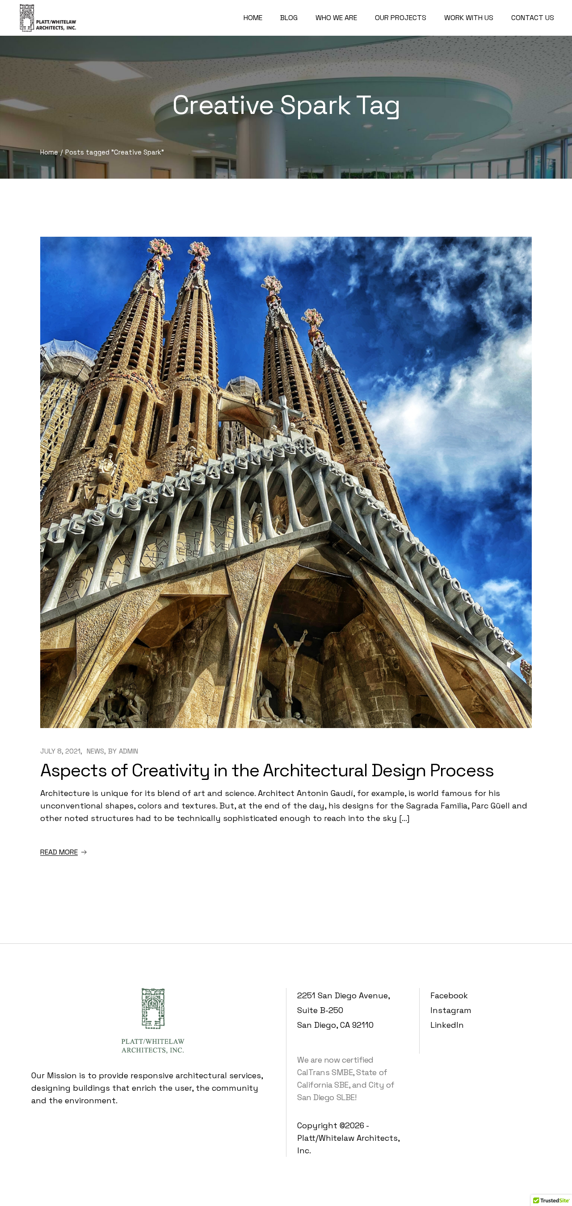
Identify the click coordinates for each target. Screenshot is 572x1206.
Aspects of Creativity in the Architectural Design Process (267, 770)
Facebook (449, 995)
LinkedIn (447, 1025)
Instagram (450, 1010)
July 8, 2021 (60, 751)
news (95, 751)
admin (128, 751)
